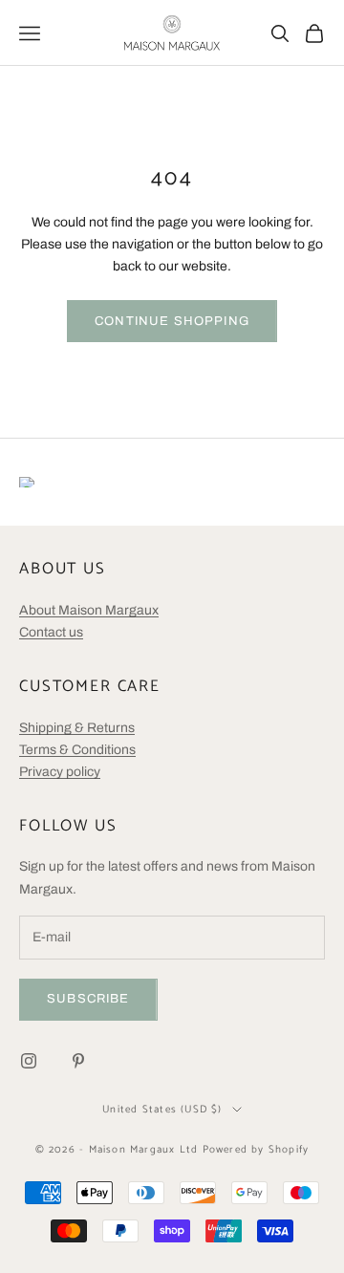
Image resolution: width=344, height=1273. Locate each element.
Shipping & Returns (77, 728)
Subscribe (88, 998)
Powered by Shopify (256, 1149)
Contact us (51, 632)
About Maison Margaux (89, 610)
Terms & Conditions (77, 750)
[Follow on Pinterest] (78, 1060)
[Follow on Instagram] (28, 1060)
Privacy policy (59, 772)
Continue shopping (172, 321)
